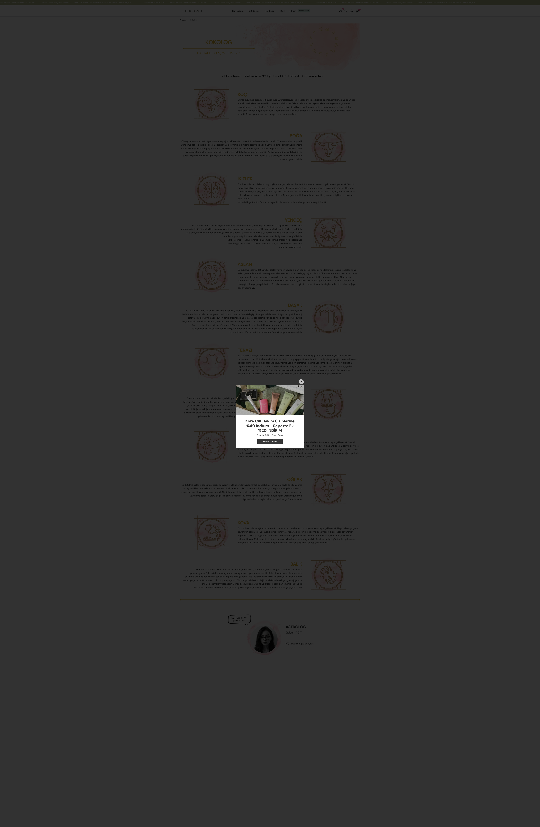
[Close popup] (301, 381)
